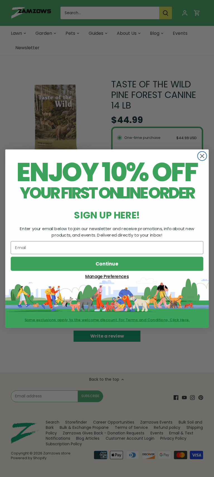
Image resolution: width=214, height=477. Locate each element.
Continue (107, 263)
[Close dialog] (202, 156)
